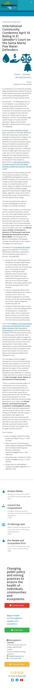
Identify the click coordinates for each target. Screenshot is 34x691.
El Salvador (17, 74)
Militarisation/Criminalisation (23, 77)
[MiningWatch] (9, 5)
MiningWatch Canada (14, 641)
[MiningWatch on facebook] (17, 680)
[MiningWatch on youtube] (21, 680)
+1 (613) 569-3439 (15, 658)
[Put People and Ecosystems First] (28, 70)
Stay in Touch (13, 615)
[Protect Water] (6, 61)
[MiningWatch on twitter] (12, 680)
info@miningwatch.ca (16, 656)
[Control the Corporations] (15, 61)
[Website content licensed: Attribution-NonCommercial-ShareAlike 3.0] (17, 673)
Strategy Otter (21, 676)
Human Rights (26, 74)
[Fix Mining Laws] (26, 61)
